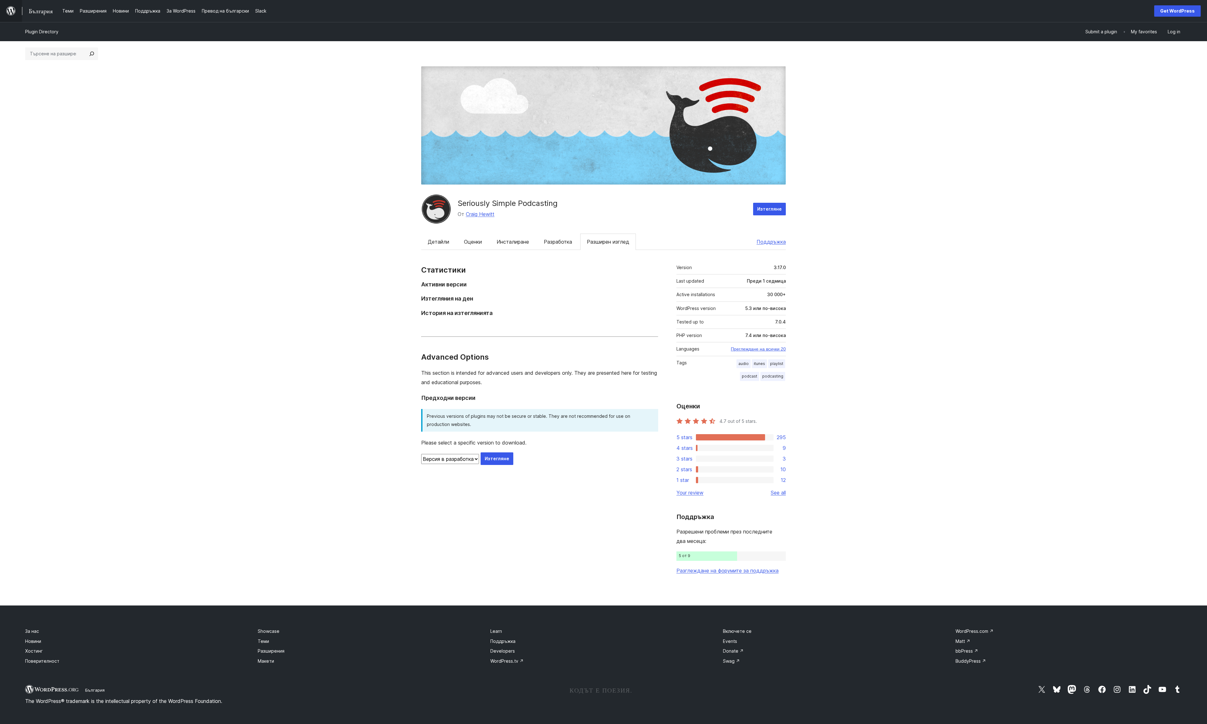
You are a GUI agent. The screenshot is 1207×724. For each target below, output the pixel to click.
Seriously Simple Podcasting (508, 203)
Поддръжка (771, 242)
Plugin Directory (41, 31)
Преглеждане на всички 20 (758, 348)
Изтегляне (769, 209)
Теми (263, 641)
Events (730, 641)
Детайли (438, 242)
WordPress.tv (507, 661)
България (95, 690)
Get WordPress (1177, 11)
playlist (776, 363)
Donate (733, 651)
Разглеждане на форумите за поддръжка (727, 570)
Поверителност (42, 661)
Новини (33, 641)
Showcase (268, 631)
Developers (502, 651)
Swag (731, 661)
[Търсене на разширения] (91, 53)
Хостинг (34, 651)
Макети (266, 661)
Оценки (473, 242)
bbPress (967, 651)
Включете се (737, 631)
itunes (759, 363)
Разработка (558, 242)
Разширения (271, 651)
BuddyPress (971, 661)
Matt (963, 641)
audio (743, 363)
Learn (496, 631)
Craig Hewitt (480, 214)
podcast (749, 376)
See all (778, 492)
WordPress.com (975, 631)
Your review (689, 492)
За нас (32, 631)
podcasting (772, 376)
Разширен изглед (608, 242)
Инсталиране (513, 242)
